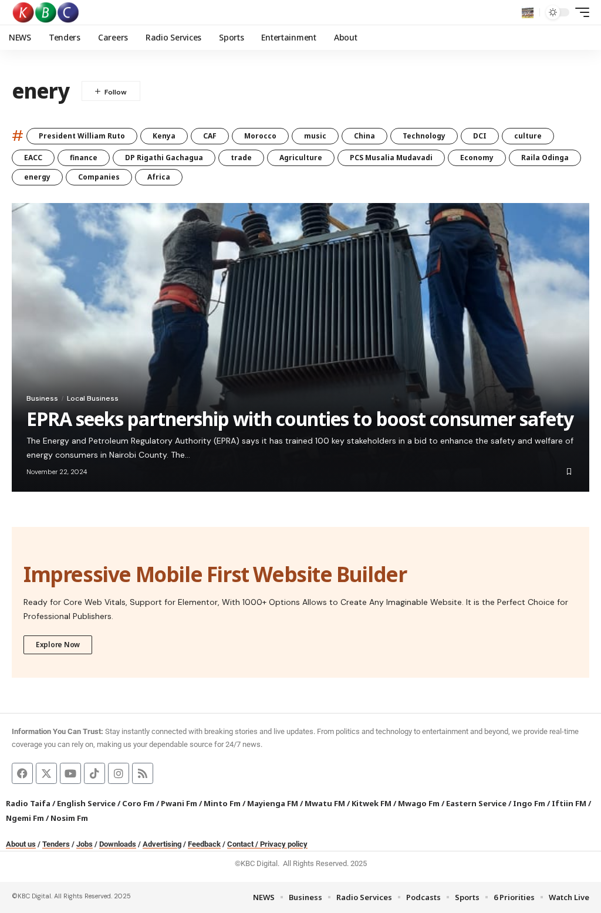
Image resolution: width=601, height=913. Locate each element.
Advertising (162, 844)
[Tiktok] (94, 773)
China (364, 136)
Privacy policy (284, 844)
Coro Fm (138, 803)
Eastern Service (476, 803)
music (315, 136)
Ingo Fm (529, 803)
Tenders (56, 844)
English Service (86, 803)
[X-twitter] (46, 773)
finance (83, 158)
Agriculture (300, 158)
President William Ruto (82, 136)
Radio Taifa (28, 803)
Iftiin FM (569, 803)
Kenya (164, 136)
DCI (480, 136)
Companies (99, 177)
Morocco (260, 136)
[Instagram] (118, 773)
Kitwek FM (371, 803)
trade (241, 158)
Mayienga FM (272, 803)
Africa (158, 177)
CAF (210, 136)
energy (37, 177)
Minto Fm (222, 803)
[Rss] (142, 773)
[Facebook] (22, 773)
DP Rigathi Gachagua (164, 158)
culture (528, 136)
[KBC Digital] (46, 12)
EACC (33, 158)
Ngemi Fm (25, 818)
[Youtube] (70, 773)
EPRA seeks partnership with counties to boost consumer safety (299, 418)
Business (42, 398)
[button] (527, 12)
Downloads (117, 844)
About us (21, 844)
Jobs (84, 844)
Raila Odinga (545, 158)
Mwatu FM (325, 803)
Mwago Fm (419, 803)
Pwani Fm (179, 803)
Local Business (93, 398)
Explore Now (58, 645)
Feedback (204, 844)
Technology (424, 136)
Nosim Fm (68, 818)
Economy (477, 158)
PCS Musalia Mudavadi (391, 158)
